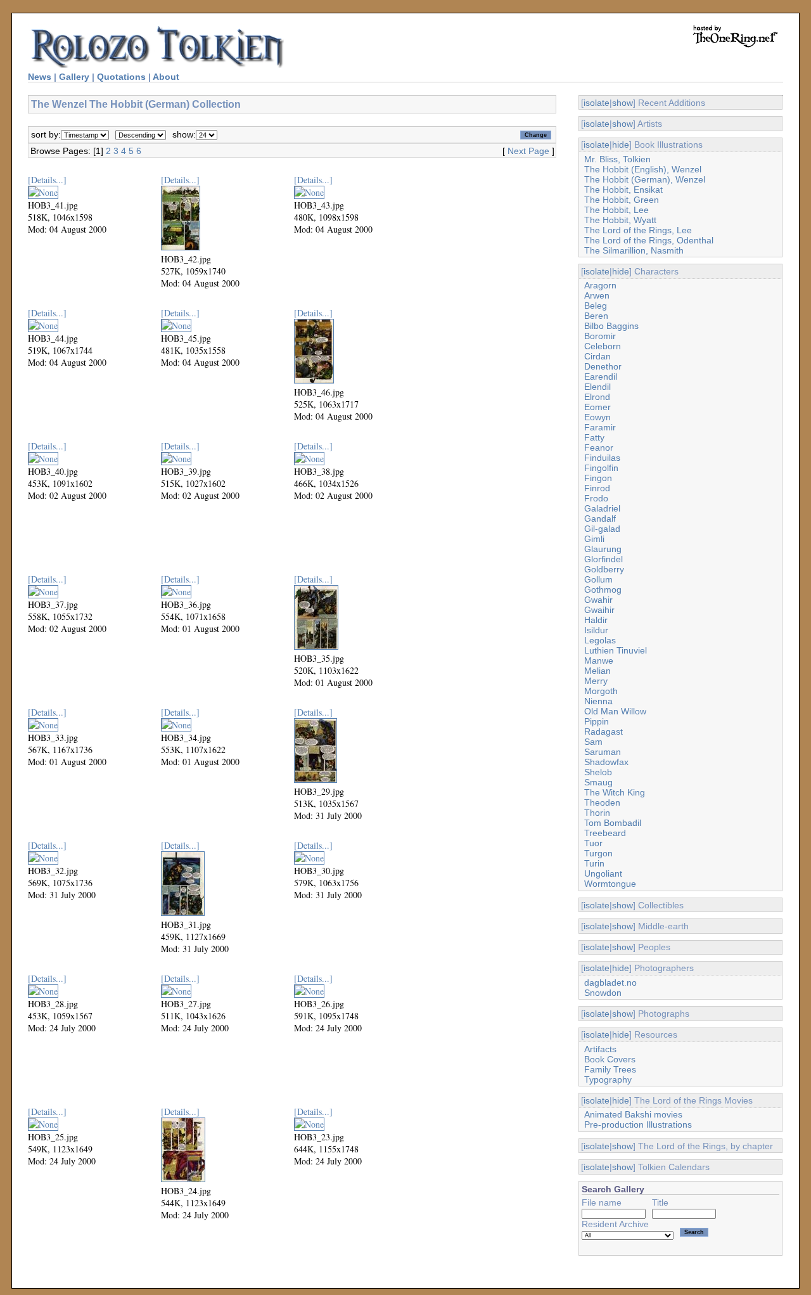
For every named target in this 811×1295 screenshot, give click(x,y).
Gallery (74, 77)
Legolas (600, 640)
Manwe (598, 660)
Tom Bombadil (612, 823)
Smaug (598, 782)
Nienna (598, 701)
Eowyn (597, 417)
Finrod (597, 488)
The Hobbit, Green (621, 200)
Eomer (597, 407)
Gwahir (598, 600)
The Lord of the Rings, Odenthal (648, 240)
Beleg (595, 305)
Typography (608, 1079)
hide (620, 144)
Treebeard (605, 833)
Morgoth (601, 691)
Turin (594, 863)
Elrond (597, 397)
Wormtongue (610, 884)
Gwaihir (599, 610)
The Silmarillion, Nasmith (634, 250)
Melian (597, 671)
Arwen (597, 295)
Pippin (596, 721)
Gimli (594, 539)
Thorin (597, 813)
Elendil (597, 387)
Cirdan (597, 356)
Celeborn (602, 346)
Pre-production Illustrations (638, 1124)
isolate (597, 103)
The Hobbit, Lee (616, 210)
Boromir (600, 336)
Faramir (600, 427)
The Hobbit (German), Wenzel (644, 179)
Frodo (596, 498)
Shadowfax (606, 762)
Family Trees (610, 1069)
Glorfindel (603, 559)
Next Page (528, 151)
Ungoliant (603, 873)
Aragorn (600, 285)
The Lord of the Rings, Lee (638, 230)
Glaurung (603, 549)
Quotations (121, 77)
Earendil (600, 376)
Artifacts (600, 1049)
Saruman (602, 752)
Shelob (598, 772)
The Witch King (614, 792)
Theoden (602, 802)
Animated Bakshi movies (633, 1114)
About (166, 77)
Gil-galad (602, 529)
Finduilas (602, 458)
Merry (596, 681)
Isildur (596, 630)
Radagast (603, 731)
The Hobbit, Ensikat (623, 189)
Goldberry (604, 569)
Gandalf (600, 518)
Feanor (598, 447)
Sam (593, 742)
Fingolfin (601, 468)
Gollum (598, 579)
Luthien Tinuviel (615, 650)
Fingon (598, 478)
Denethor (603, 366)
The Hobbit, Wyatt (620, 220)
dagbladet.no (610, 982)
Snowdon (603, 993)
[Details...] (47, 180)
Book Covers (609, 1059)
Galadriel (602, 508)
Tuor (593, 843)
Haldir (596, 620)
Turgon (598, 853)
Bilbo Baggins (611, 326)
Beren (596, 316)
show (622, 103)
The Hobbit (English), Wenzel (642, 169)
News (39, 77)
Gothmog (603, 589)
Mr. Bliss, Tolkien (617, 159)
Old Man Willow (615, 711)
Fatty (594, 437)
